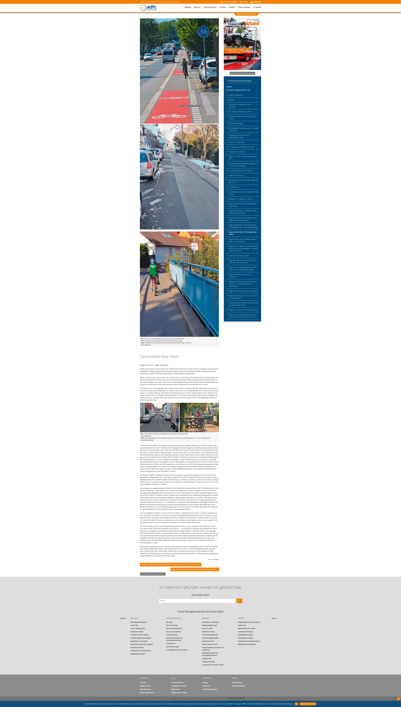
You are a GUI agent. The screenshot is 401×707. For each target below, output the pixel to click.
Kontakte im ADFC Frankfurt (139, 635)
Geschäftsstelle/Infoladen (210, 638)
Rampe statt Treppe (236, 123)
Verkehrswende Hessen (245, 632)
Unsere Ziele (134, 625)
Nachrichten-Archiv (208, 641)
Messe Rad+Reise (172, 625)
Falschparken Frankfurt (245, 638)
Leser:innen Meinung (236, 175)
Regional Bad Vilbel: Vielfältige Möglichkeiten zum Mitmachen (194, 569)
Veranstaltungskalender (174, 628)
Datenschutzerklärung (209, 689)
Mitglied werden (145, 686)
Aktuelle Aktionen (171, 635)
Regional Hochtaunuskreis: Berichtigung (243, 310)
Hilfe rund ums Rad (208, 632)
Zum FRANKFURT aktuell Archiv (242, 73)
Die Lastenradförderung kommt (240, 112)
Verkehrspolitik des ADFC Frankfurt (249, 622)
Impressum (206, 686)
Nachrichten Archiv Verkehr (247, 628)
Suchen (274, 618)
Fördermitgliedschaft (147, 692)
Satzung (205, 682)
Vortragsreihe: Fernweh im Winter (177, 650)
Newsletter (257, 2)
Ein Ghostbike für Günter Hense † (241, 171)
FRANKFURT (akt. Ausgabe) (141, 644)
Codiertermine (170, 643)
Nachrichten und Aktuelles (138, 641)
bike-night (169, 622)
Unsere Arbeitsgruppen (137, 628)
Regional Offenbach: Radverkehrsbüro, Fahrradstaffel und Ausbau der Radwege (171, 565)
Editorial (232, 100)
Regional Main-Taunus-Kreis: (239, 256)
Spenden (143, 682)
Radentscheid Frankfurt (245, 635)
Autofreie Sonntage (172, 647)
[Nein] (398, 704)
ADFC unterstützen (230, 2)
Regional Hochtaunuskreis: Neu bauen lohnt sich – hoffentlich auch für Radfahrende (242, 284)
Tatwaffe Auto (234, 187)
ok (296, 704)
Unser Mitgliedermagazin (138, 622)
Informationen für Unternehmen (140, 651)
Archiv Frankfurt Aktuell (209, 644)
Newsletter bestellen (136, 647)
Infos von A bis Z (207, 628)
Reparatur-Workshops (237, 152)
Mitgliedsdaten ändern (137, 654)
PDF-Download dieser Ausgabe (240, 81)
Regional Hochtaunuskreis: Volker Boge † (243, 291)
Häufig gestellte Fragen (209, 625)
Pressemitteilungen (238, 686)
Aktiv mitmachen (145, 689)
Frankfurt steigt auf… (236, 95)
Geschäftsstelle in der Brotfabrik (140, 638)
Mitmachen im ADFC (137, 632)
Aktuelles (188, 7)
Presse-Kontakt (237, 682)
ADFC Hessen (175, 689)
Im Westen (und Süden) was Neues (241, 147)
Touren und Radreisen (173, 632)
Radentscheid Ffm (177, 682)
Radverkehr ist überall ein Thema (240, 199)
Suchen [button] (258, 7)
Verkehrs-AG (242, 625)
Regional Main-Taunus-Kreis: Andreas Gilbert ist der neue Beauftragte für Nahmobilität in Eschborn (243, 248)
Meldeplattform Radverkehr (247, 644)
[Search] (239, 601)
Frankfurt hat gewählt (236, 142)
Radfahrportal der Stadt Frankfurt (249, 641)
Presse (245, 2)
